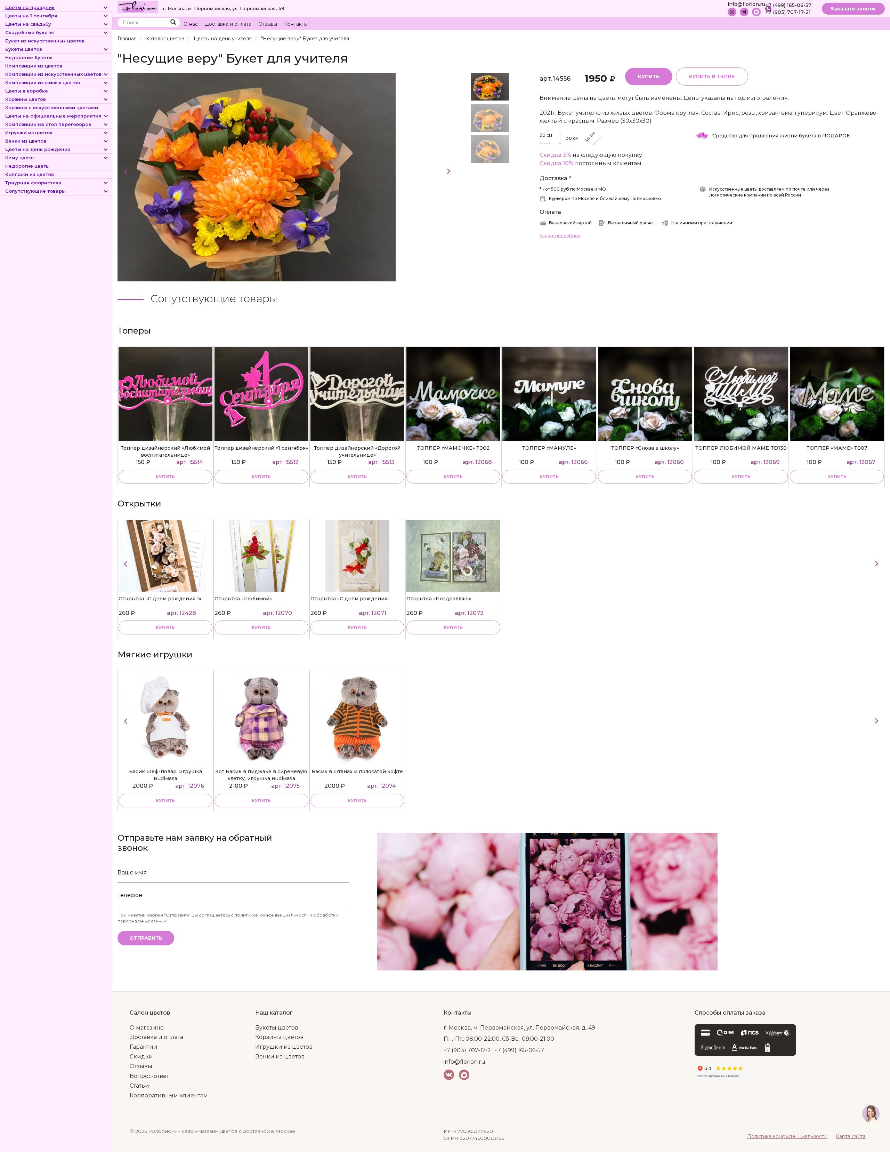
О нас (191, 24)
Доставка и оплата (228, 24)
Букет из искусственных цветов (44, 40)
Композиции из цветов (33, 66)
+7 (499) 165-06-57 (788, 5)
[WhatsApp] (732, 12)
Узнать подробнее (560, 235)
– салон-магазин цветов (207, 1131)
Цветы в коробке (26, 91)
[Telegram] (744, 12)
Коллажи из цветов (29, 174)
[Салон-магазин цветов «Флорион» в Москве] (138, 6)
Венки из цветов (25, 141)
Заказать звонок (853, 9)
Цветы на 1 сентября (31, 15)
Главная (127, 38)
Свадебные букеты (29, 32)
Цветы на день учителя (223, 38)
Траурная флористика (33, 182)
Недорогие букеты (28, 57)
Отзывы (267, 24)
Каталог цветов (165, 38)
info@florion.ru (746, 4)
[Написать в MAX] (756, 12)
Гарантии (143, 1046)
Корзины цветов (25, 99)
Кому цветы (20, 157)
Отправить (145, 938)
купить (165, 476)
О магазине (147, 1027)
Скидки (141, 1056)
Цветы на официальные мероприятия (53, 116)
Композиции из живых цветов (42, 82)
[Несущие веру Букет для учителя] (257, 176)
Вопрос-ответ (149, 1076)
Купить (649, 76)
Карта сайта (851, 1136)
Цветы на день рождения (38, 149)
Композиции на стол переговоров (48, 124)
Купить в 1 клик (712, 76)
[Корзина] (853, 24)
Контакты (296, 24)
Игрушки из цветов (28, 132)
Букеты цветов (23, 49)
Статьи (139, 1085)
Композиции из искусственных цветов (53, 74)
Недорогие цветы (27, 166)
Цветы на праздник (30, 7)
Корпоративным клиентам (169, 1095)
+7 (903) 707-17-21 (788, 12)
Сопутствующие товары (35, 191)
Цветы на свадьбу (28, 24)
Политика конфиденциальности (787, 1136)
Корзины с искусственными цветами (51, 107)
